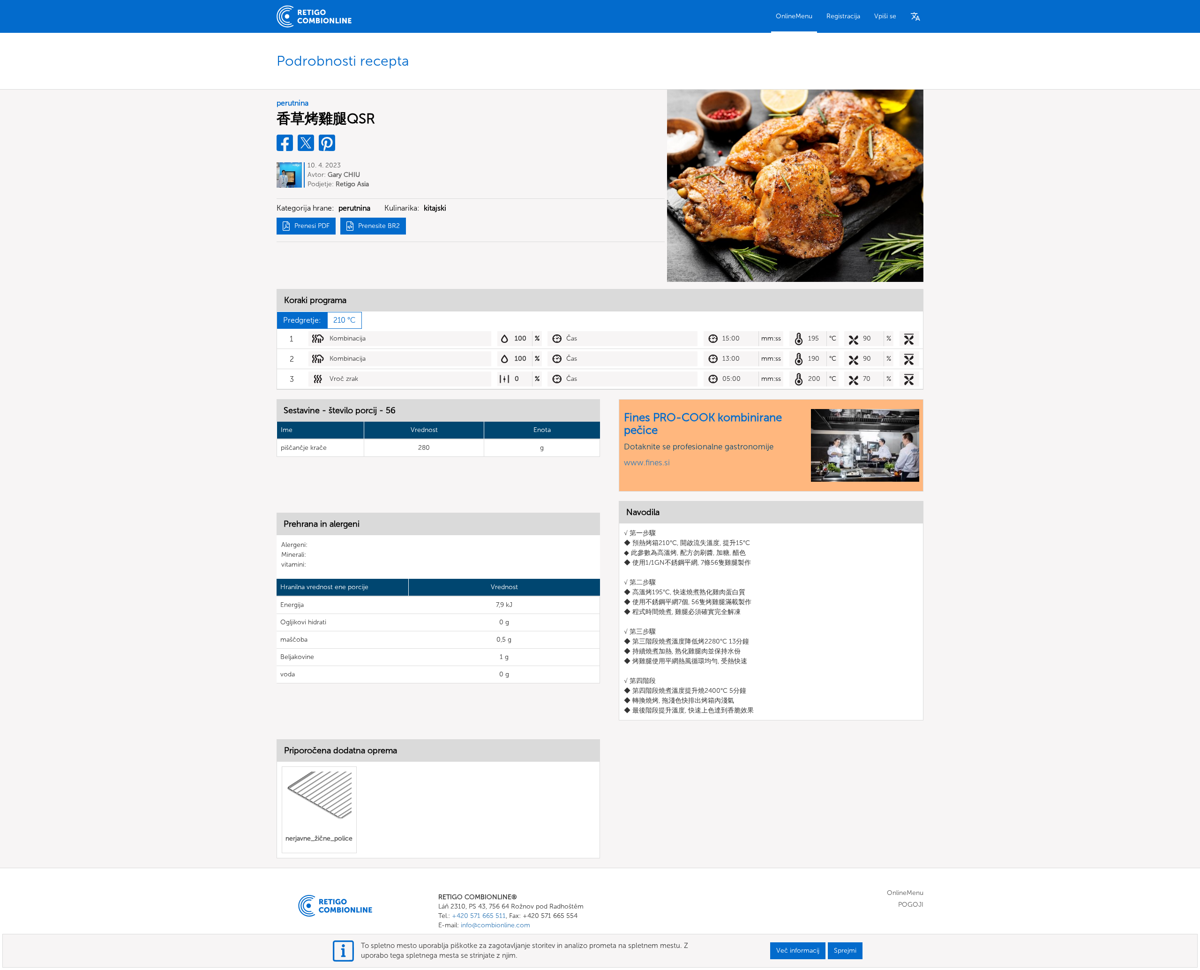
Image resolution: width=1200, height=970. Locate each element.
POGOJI (910, 905)
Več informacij (797, 951)
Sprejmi (845, 951)
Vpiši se (885, 16)
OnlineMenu (794, 16)
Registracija (843, 16)
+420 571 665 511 (479, 916)
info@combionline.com (495, 925)
